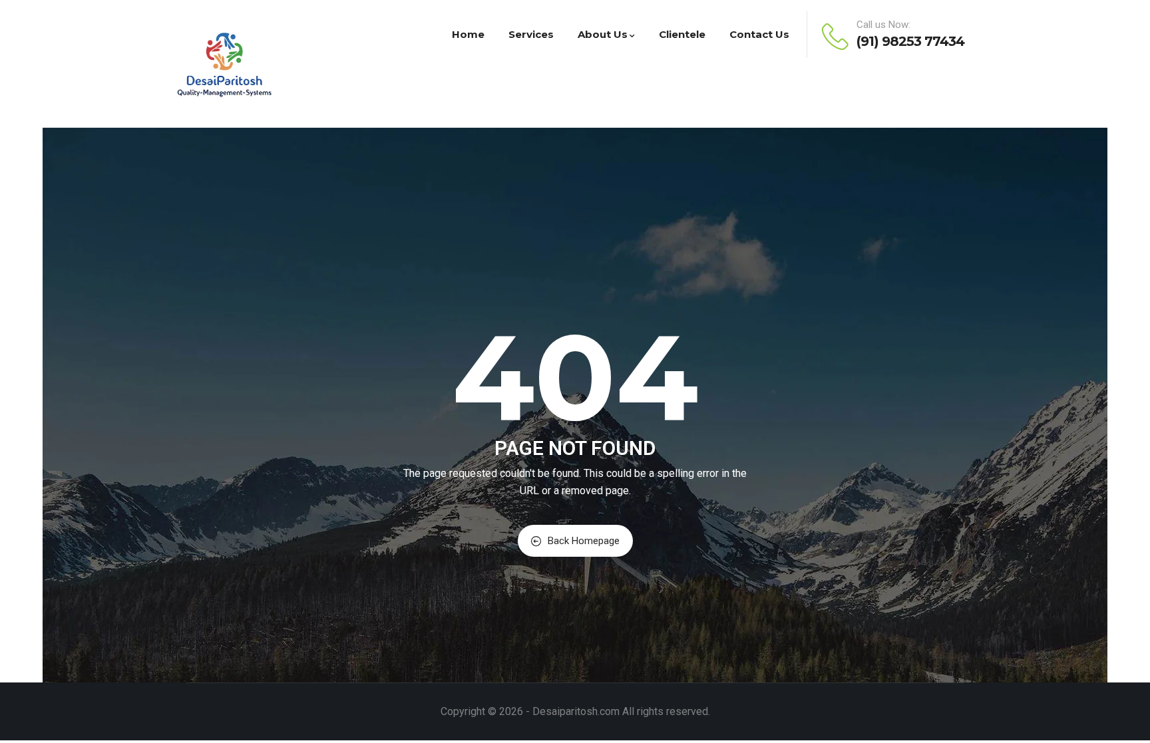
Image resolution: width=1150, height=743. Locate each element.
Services (531, 34)
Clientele (682, 34)
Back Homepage (584, 541)
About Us (603, 34)
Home (468, 34)
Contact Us (759, 34)
